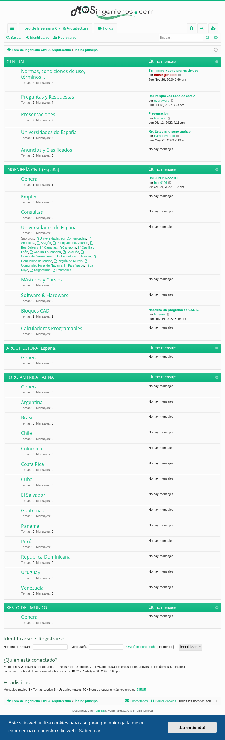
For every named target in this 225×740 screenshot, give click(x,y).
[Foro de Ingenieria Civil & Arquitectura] (112, 12)
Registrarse (67, 37)
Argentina (32, 402)
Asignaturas (42, 270)
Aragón (46, 243)
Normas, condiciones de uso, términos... (53, 74)
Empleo (29, 197)
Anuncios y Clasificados (46, 150)
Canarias (50, 247)
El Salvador (33, 495)
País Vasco (76, 265)
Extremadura (66, 256)
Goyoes (160, 314)
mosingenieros (165, 75)
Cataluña (73, 252)
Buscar (16, 37)
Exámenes (63, 270)
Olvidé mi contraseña (141, 647)
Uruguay (30, 572)
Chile (26, 433)
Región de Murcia (70, 261)
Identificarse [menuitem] (203, 29)
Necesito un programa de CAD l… (174, 310)
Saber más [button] (90, 730)
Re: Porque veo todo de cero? (172, 96)
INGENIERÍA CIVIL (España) (32, 169)
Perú (26, 541)
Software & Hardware (45, 295)
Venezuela (32, 588)
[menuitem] (191, 28)
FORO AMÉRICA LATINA (30, 377)
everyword (161, 100)
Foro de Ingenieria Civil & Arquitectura (55, 28)
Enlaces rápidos (13, 29)
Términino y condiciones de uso (173, 70)
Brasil (27, 417)
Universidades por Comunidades (63, 238)
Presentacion (159, 113)
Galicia (86, 256)
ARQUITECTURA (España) (31, 348)
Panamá (30, 526)
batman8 (160, 118)
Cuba (27, 479)
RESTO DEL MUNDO (26, 607)
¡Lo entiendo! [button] (192, 727)
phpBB (100, 710)
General (30, 179)
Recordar (166, 647)
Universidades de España (49, 132)
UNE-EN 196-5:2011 (163, 178)
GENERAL (15, 62)
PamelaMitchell (164, 136)
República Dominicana (46, 557)
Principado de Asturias (72, 243)
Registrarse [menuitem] (214, 29)
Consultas (32, 212)
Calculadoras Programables (51, 328)
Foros (108, 28)
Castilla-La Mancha (47, 252)
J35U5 (141, 689)
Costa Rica (32, 464)
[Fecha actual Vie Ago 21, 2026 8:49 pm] (216, 50)
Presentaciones (38, 114)
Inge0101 (160, 182)
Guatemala (33, 510)
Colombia (31, 448)
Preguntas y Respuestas (47, 97)
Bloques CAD (35, 311)
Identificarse (40, 37)
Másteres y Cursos (41, 279)
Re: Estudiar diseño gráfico (170, 131)
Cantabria (69, 247)
